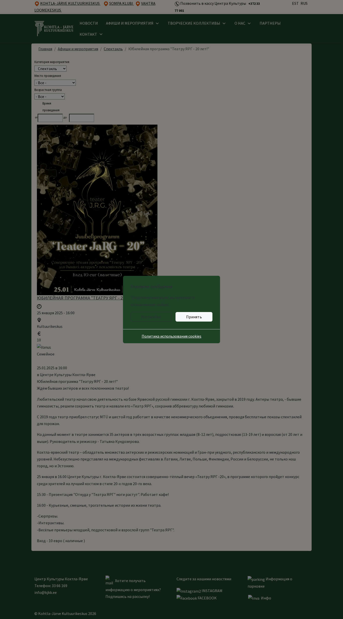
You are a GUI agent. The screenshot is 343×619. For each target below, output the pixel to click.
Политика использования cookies (171, 336)
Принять (194, 316)
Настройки (151, 316)
